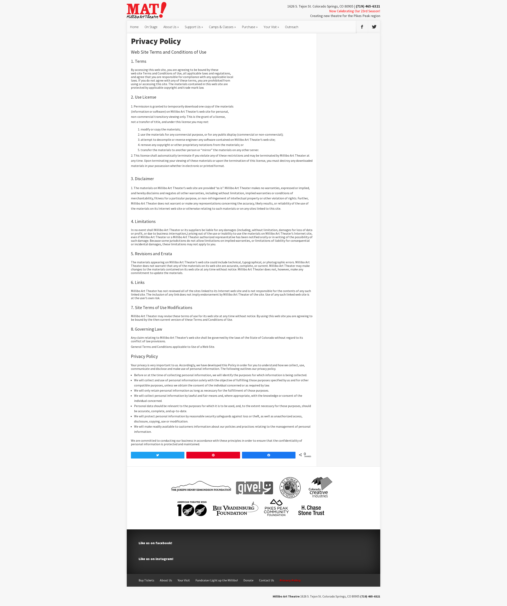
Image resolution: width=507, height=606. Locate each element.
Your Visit (271, 27)
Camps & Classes (222, 27)
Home (134, 27)
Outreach (291, 27)
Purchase (250, 27)
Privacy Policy (290, 580)
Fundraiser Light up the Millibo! (216, 580)
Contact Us (266, 580)
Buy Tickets (146, 580)
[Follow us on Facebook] (362, 27)
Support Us (194, 27)
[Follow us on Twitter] (374, 27)
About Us (171, 27)
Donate (248, 580)
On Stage (151, 27)
